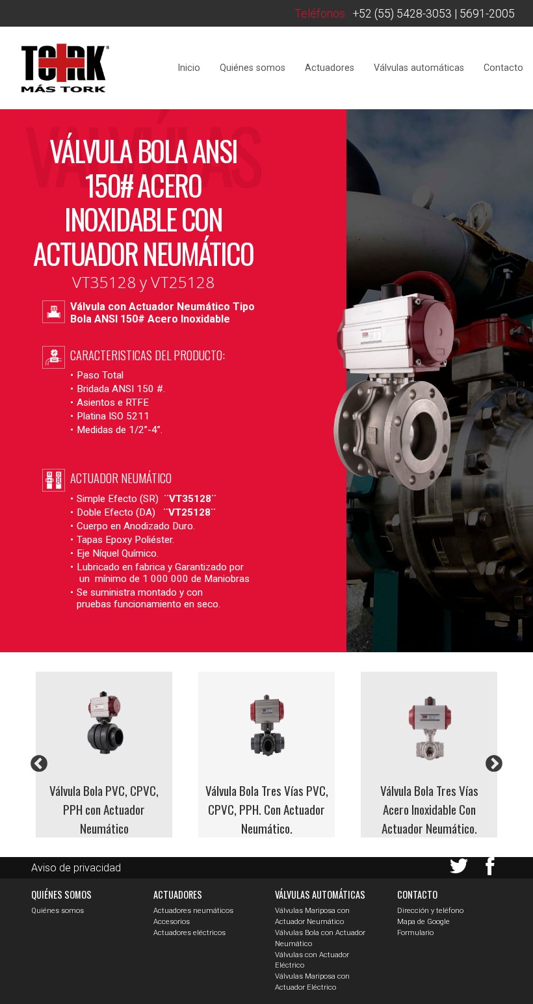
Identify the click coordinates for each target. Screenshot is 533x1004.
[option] (104, 755)
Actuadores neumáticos (193, 910)
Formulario (415, 933)
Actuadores (329, 67)
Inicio (188, 67)
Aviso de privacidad (76, 868)
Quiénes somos (252, 67)
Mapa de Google (423, 922)
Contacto (503, 67)
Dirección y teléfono (430, 910)
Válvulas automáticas (419, 67)
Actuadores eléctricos (189, 933)
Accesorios (171, 922)
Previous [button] (39, 764)
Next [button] (494, 764)
